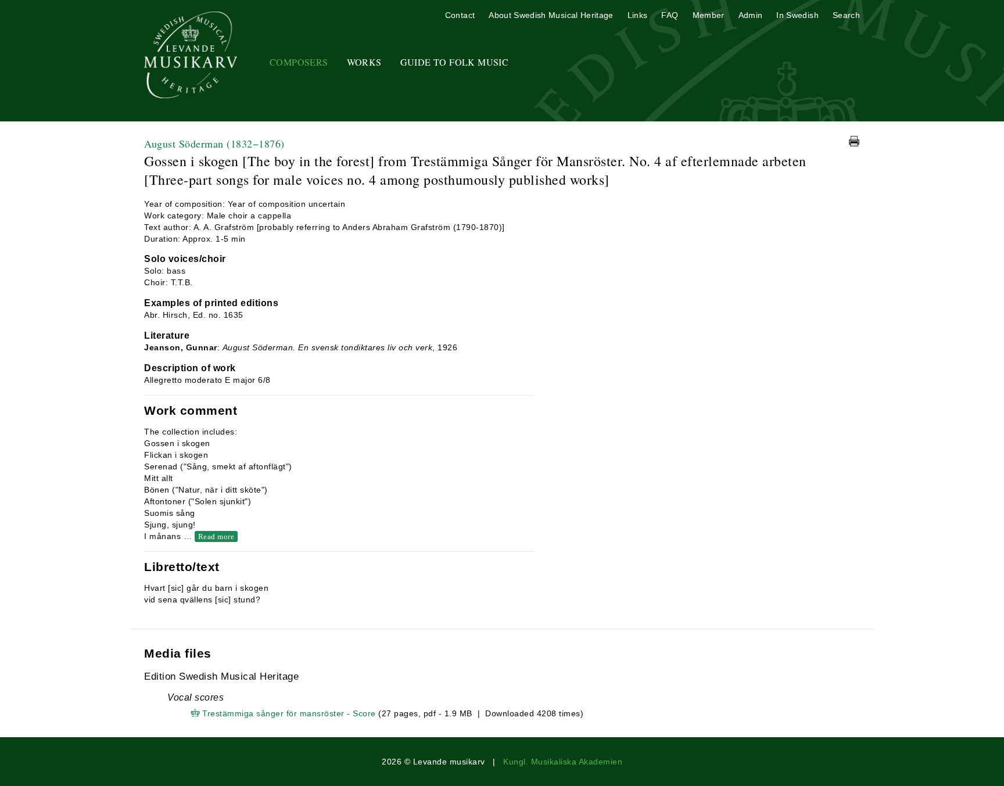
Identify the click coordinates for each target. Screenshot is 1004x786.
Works (364, 62)
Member (709, 15)
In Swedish (797, 15)
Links (638, 15)
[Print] (854, 141)
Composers (299, 62)
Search (846, 15)
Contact (460, 15)
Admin (750, 15)
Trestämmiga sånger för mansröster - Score (289, 713)
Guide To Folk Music (454, 62)
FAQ (669, 15)
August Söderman (214, 143)
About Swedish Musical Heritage (551, 15)
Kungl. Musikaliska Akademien (562, 761)
